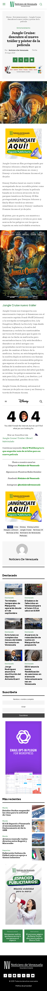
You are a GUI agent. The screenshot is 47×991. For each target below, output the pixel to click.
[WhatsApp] (26, 59)
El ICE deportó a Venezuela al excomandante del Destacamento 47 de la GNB (16, 826)
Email (23, 707)
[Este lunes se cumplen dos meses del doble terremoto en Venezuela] (13, 623)
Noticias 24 (38, 530)
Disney (23, 527)
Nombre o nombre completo (23, 699)
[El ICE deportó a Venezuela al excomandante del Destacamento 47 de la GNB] (38, 825)
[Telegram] (31, 59)
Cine (16, 527)
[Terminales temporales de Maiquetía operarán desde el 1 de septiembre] (13, 589)
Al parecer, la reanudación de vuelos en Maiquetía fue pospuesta (33, 640)
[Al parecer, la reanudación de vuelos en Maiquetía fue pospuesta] (33, 623)
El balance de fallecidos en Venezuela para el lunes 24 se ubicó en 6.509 (33, 605)
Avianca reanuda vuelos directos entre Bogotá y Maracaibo (14, 841)
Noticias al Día (13, 533)
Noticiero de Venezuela (18, 50)
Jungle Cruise (26, 530)
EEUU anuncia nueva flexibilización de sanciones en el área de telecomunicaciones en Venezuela (33, 675)
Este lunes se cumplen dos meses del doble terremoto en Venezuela (13, 640)
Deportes (6, 850)
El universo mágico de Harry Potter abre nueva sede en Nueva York (34, 937)
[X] (20, 59)
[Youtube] (32, 975)
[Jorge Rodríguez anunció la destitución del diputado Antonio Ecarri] (13, 655)
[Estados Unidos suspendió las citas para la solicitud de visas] (38, 811)
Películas (23, 536)
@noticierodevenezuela (29, 484)
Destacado (9, 598)
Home (8, 17)
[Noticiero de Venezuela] (23, 549)
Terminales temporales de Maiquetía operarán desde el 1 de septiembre (13, 606)
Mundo (5, 808)
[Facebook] (15, 59)
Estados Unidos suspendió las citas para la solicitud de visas (16, 812)
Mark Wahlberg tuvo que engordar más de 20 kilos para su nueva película (23, 451)
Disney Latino (33, 527)
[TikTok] (19, 975)
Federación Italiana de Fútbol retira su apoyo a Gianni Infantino (14, 855)
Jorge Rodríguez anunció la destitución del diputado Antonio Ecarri (13, 672)
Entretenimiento (20, 17)
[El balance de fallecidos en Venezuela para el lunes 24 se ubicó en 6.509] (33, 589)
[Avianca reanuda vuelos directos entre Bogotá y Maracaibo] (38, 840)
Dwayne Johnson (11, 530)
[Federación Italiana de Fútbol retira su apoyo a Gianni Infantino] (38, 854)
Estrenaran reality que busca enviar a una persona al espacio (12, 937)
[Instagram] (10, 975)
